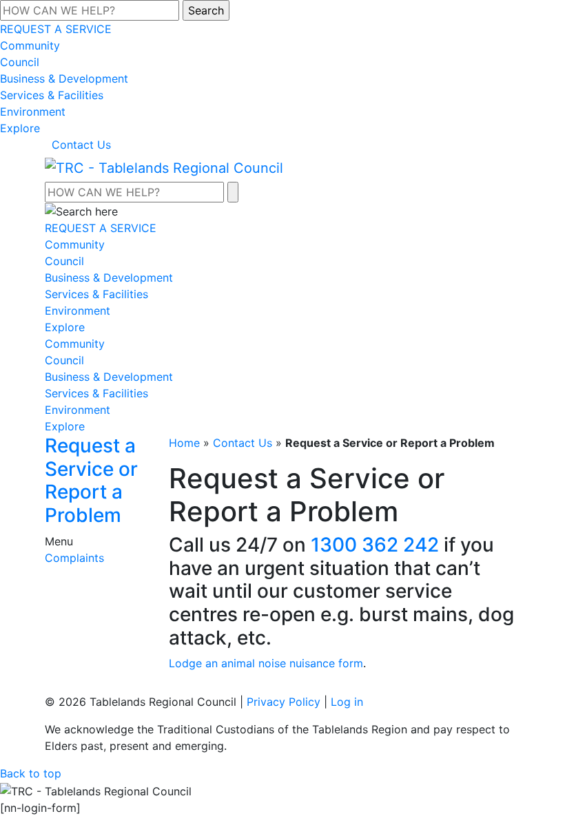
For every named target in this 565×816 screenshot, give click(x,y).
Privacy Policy (283, 702)
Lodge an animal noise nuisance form (266, 663)
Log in (347, 702)
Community (30, 45)
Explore (20, 128)
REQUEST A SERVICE (56, 29)
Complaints (74, 558)
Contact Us (81, 144)
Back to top (30, 773)
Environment (32, 111)
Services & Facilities (51, 95)
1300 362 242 (375, 544)
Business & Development (64, 78)
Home (184, 443)
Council (19, 62)
